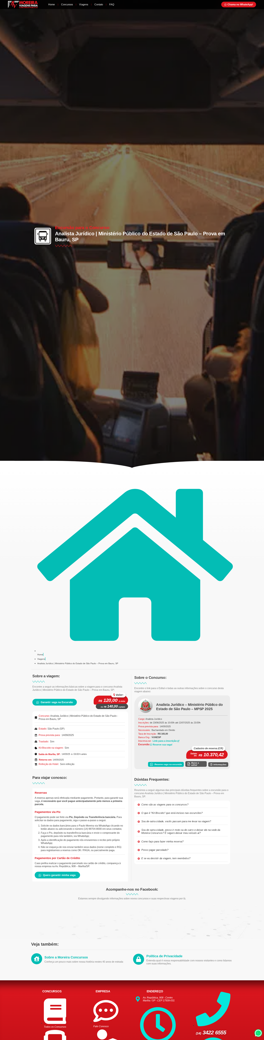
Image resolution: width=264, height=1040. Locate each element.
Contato (98, 4)
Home (51, 4)
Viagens (83, 4)
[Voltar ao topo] (258, 1035)
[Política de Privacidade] (138, 959)
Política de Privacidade (164, 956)
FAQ (111, 4)
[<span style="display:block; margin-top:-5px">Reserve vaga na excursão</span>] (151, 764)
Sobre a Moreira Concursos (66, 957)
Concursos (67, 4)
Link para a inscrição (165, 741)
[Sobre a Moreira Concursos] (36, 958)
